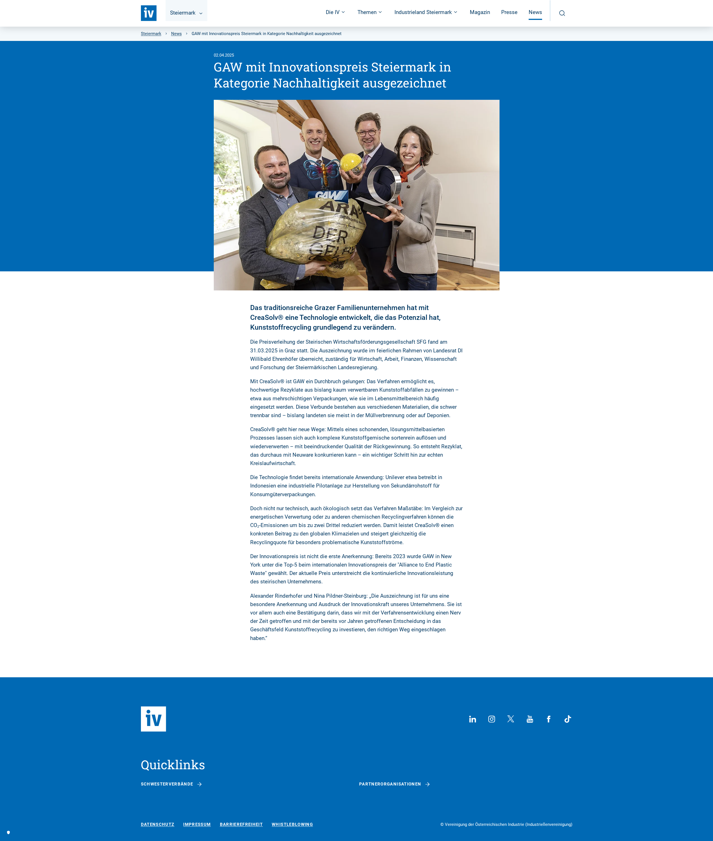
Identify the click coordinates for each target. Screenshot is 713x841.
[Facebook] (548, 719)
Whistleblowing (292, 824)
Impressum (197, 824)
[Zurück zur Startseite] (149, 13)
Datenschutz (158, 824)
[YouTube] (529, 719)
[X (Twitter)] (510, 719)
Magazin (480, 12)
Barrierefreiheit (241, 824)
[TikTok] (567, 719)
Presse (509, 12)
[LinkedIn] (472, 719)
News (535, 12)
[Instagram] (491, 719)
